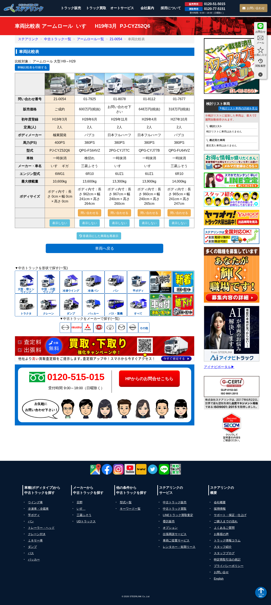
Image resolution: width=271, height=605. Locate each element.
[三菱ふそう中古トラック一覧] (87, 327)
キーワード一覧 (130, 508)
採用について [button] (171, 8)
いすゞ (81, 508)
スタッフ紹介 (223, 546)
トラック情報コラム (227, 540)
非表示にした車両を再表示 (100, 236)
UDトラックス (86, 521)
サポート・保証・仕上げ (230, 515)
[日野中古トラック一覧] (65, 327)
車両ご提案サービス (176, 540)
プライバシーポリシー (228, 566)
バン (31, 521)
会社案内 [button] (147, 8)
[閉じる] (260, 75)
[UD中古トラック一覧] (99, 327)
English (219, 578)
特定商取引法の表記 (227, 559)
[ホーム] (24, 7)
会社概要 (220, 502)
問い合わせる (89, 213)
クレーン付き (37, 534)
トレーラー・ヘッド (41, 527)
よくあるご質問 (224, 527)
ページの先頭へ (261, 595)
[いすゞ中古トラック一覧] (76, 327)
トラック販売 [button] (71, 8)
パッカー (34, 559)
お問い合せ (221, 572)
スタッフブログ (224, 553)
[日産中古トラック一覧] (132, 327)
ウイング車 (35, 502)
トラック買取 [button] (96, 8)
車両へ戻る (104, 248)
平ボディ (34, 515)
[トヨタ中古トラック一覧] (110, 327)
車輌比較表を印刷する (32, 67)
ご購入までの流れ (226, 521)
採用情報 (220, 508)
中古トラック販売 (175, 502)
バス (31, 553)
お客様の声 (221, 534)
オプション (170, 527)
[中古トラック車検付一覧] (160, 305)
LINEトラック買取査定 (178, 515)
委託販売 (169, 521)
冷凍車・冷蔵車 (38, 508)
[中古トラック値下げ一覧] (183, 305)
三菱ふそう (84, 515)
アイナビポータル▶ (219, 367)
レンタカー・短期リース (179, 546)
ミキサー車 (35, 540)
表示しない (59, 223)
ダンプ (32, 546)
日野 (80, 502)
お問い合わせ (256, 8)
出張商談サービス (175, 534)
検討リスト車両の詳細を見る (239, 108)
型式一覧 (126, 502)
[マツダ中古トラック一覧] (121, 327)
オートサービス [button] (122, 8)
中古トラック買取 (175, 508)
